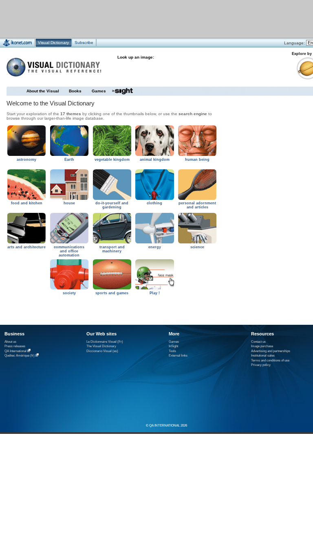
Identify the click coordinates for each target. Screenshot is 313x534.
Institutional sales (263, 355)
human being (197, 160)
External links (178, 355)
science (197, 247)
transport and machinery (112, 249)
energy (154, 247)
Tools (172, 351)
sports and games (111, 293)
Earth (69, 160)
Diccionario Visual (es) (102, 351)
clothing (154, 203)
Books (75, 91)
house (69, 203)
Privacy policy (261, 365)
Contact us (258, 342)
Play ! (155, 293)
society (69, 293)
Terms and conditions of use (270, 360)
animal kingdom (155, 160)
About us (10, 342)
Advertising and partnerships (270, 351)
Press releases (14, 346)
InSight (173, 346)
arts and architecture (26, 247)
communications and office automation (69, 251)
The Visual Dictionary (101, 346)
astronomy (26, 160)
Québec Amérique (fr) (19, 355)
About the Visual (42, 91)
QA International (15, 351)
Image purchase (262, 346)
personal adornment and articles (197, 205)
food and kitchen (26, 203)
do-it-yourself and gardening (111, 205)
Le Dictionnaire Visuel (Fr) (104, 342)
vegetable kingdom (112, 160)
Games (99, 91)
